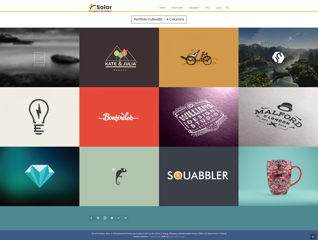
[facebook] (91, 218)
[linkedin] (112, 218)
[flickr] (119, 218)
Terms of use (155, 236)
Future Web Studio (176, 236)
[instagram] (105, 218)
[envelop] (125, 218)
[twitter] (98, 218)
